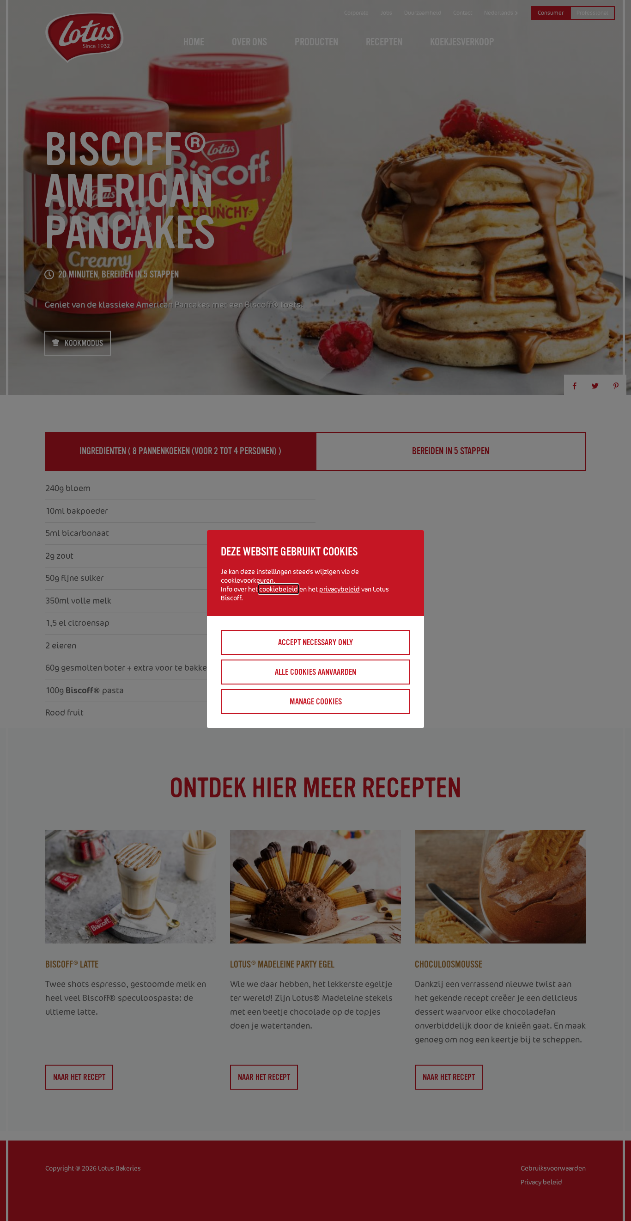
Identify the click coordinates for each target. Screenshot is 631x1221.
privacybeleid (339, 589)
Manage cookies (316, 701)
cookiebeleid (278, 589)
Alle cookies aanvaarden (315, 672)
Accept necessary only (315, 642)
